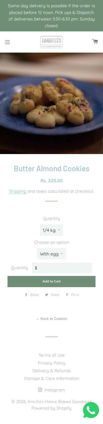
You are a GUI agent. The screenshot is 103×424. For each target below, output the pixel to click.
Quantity (51, 218)
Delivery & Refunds (51, 370)
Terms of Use (51, 355)
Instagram (54, 389)
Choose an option (51, 242)
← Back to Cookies (51, 318)
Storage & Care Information (51, 378)
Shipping (17, 191)
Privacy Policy (52, 362)
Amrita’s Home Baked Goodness (60, 401)
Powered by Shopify (52, 408)
